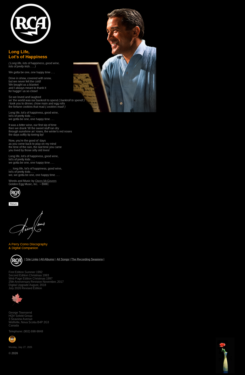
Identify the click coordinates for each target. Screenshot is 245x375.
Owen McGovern (45, 180)
